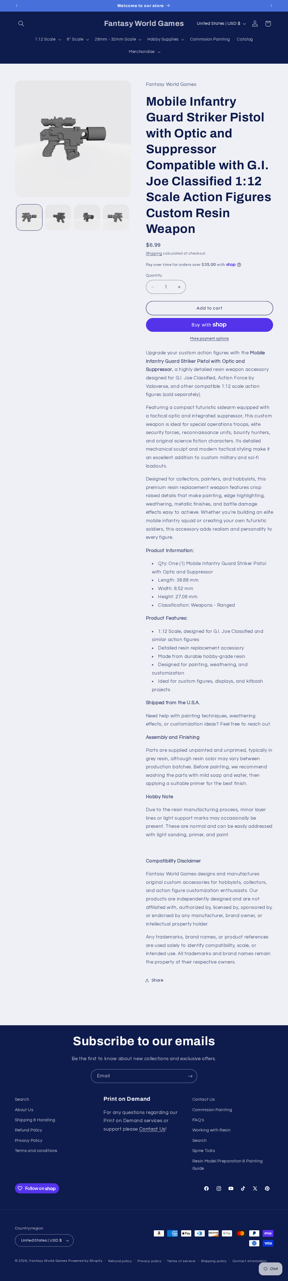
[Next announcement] (271, 5)
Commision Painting (212, 1110)
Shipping (154, 253)
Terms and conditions (36, 1151)
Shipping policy (214, 1261)
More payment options (209, 339)
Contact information (250, 1261)
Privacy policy (149, 1261)
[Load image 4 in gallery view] (116, 217)
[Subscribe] (190, 1076)
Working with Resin (211, 1130)
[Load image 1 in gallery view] (29, 217)
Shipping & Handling (35, 1120)
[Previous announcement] (16, 5)
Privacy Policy (28, 1140)
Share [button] (157, 980)
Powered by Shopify (85, 1260)
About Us (24, 1110)
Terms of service (181, 1261)
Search (22, 1099)
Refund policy (120, 1261)
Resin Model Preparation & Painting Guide (227, 1165)
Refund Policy (28, 1130)
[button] (21, 23)
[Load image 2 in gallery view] (58, 217)
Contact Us (152, 1129)
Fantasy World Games (48, 1260)
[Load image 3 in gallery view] (87, 217)
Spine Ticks (203, 1151)
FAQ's (198, 1120)
